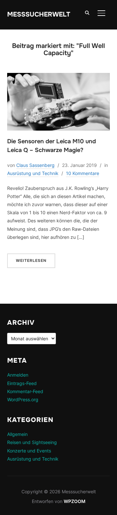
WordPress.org (22, 399)
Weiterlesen (31, 260)
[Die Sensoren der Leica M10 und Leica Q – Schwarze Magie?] (58, 77)
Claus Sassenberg (35, 165)
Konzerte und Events (29, 450)
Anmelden (17, 375)
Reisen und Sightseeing (32, 442)
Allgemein (17, 434)
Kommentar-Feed (25, 391)
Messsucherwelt (38, 14)
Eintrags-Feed (22, 383)
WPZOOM (74, 501)
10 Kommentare (82, 173)
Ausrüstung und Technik (32, 173)
